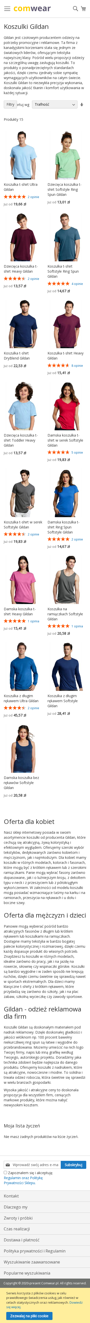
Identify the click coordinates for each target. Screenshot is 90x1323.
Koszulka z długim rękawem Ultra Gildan (21, 698)
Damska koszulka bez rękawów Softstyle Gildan (21, 782)
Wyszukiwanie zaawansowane (32, 1262)
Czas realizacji (17, 1229)
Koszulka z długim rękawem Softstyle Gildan (63, 700)
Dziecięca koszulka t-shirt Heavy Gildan (21, 269)
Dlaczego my (16, 1207)
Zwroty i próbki (18, 1218)
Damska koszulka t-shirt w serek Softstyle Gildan (65, 440)
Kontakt (11, 1196)
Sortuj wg (21, 104)
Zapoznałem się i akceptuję (28, 1177)
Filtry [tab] (10, 104)
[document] (45, 1305)
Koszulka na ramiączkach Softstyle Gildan (65, 614)
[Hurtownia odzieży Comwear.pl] (32, 9)
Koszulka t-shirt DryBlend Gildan (17, 355)
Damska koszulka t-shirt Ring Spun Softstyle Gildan (64, 527)
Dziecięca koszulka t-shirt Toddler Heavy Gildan (21, 440)
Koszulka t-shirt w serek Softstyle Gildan (23, 524)
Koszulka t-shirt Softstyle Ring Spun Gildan (63, 271)
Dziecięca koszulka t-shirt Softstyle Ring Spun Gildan (65, 189)
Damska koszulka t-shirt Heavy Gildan (20, 611)
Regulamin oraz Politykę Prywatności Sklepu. (23, 1180)
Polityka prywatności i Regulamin (35, 1251)
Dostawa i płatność (22, 1240)
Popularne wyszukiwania (27, 1273)
